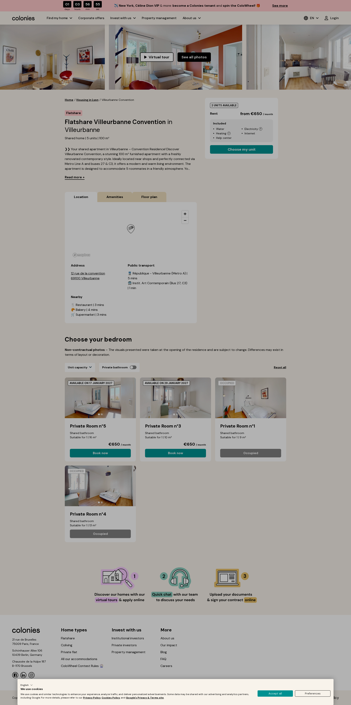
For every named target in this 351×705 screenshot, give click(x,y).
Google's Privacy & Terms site (145, 697)
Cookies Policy (111, 697)
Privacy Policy (92, 697)
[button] (27, 685)
